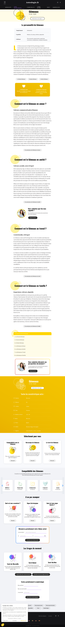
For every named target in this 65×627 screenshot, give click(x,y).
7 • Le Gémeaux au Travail (20, 352)
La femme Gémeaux (21, 79)
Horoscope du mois (38, 605)
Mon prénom (20, 585)
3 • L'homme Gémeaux (19, 339)
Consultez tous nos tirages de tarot (41, 574)
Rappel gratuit (33, 371)
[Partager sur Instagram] (57, 3)
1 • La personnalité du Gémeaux (21, 333)
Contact (50, 616)
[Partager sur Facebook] (60, 3)
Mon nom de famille (22, 588)
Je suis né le (20, 592)
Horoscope (8, 7)
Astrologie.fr (32, 2)
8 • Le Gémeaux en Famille (20, 355)
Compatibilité (30, 7)
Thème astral (39, 7)
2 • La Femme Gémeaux (20, 336)
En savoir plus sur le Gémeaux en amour (32, 150)
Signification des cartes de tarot (23, 574)
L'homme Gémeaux (32, 79)
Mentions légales (42, 616)
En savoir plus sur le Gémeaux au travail (32, 276)
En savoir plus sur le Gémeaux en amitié (32, 202)
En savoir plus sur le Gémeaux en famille (32, 326)
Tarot (48, 7)
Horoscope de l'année (50, 605)
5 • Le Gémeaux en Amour (20, 346)
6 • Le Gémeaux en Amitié (20, 349)
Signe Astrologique (18, 7)
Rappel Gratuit (33, 217)
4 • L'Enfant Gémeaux (19, 343)
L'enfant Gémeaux (44, 79)
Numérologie (56, 7)
